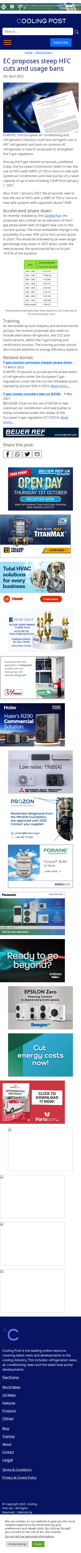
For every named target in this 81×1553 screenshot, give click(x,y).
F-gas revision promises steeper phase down (37, 362)
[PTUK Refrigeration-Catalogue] (32, 1102)
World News (44, 52)
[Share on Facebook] (7, 454)
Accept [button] (38, 1544)
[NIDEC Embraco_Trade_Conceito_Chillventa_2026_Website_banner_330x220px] (32, 961)
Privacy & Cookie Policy (19, 1477)
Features (8, 1403)
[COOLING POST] (32, 1197)
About (6, 1444)
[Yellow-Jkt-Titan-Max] (35, 536)
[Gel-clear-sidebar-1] (40, 1149)
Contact (8, 1452)
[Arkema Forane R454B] (40, 866)
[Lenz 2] (32, 1244)
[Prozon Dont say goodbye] (40, 819)
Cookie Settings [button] (17, 1544)
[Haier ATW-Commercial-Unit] (32, 725)
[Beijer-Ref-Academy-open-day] (40, 489)
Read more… (60, 386)
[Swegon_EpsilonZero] (40, 1008)
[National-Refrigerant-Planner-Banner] (40, 6)
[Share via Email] (37, 454)
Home (28, 52)
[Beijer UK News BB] (41, 432)
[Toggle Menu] (7, 42)
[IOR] (32, 1291)
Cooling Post (52, 215)
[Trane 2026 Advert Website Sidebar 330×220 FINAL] (32, 583)
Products (9, 1411)
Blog (5, 1428)
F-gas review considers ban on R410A (32, 394)
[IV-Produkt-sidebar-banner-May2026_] (32, 678)
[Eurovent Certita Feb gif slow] (40, 1055)
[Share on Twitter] (27, 454)
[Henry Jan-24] (40, 631)
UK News (9, 1395)
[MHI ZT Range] (40, 772)
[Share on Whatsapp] (17, 454)
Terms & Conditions (17, 1470)
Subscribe (60, 42)
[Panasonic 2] (32, 914)
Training (8, 1436)
